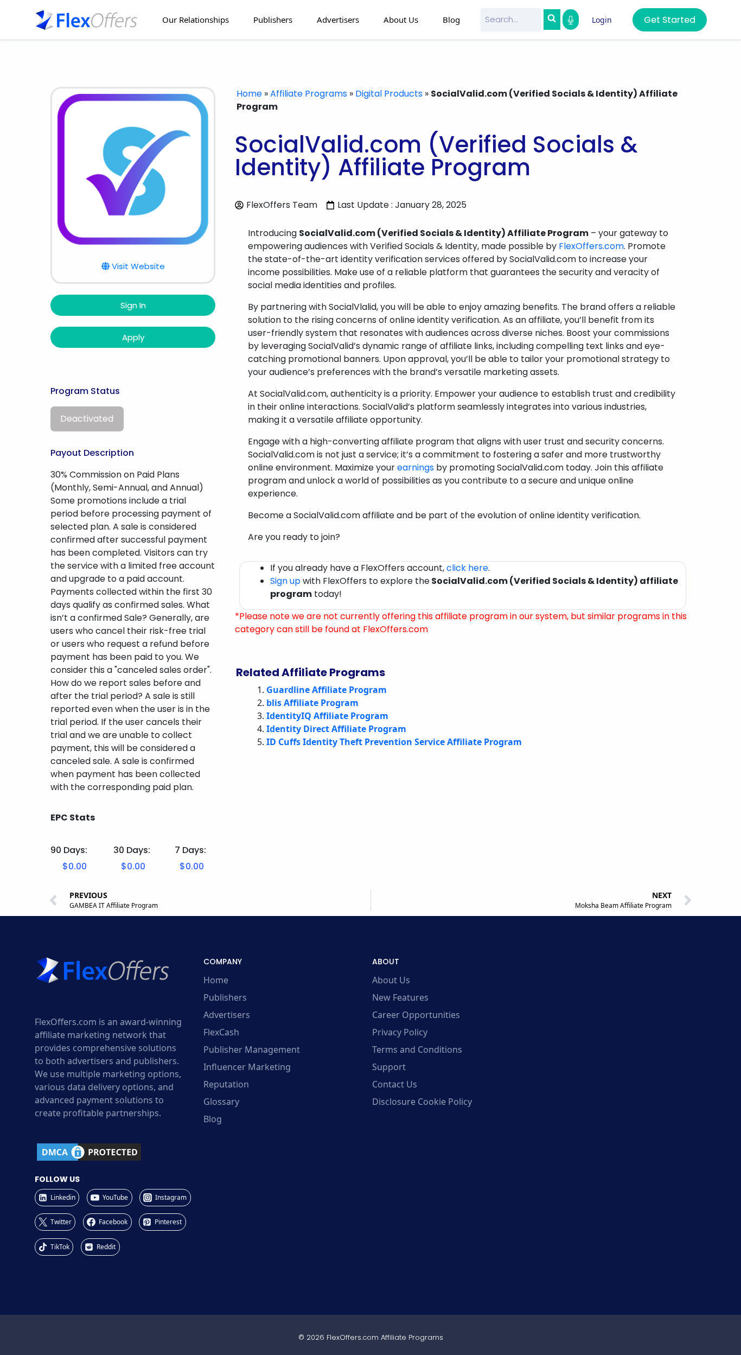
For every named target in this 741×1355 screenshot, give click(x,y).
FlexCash (221, 1032)
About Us (391, 980)
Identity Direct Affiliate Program (336, 729)
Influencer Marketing (247, 1067)
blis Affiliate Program (312, 703)
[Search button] (552, 19)
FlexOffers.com (591, 246)
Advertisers (226, 1015)
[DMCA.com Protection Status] (117, 1152)
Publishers (225, 997)
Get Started (669, 20)
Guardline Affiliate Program (326, 690)
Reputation (226, 1084)
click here (467, 568)
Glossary (221, 1102)
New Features (400, 997)
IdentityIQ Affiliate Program (327, 716)
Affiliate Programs (308, 93)
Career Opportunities (416, 1015)
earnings (415, 467)
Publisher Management (251, 1049)
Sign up (285, 581)
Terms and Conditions (417, 1049)
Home (249, 93)
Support (389, 1067)
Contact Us (394, 1084)
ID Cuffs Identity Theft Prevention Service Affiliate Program (394, 742)
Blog (451, 19)
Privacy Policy (399, 1032)
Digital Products (389, 93)
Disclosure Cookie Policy (422, 1102)
